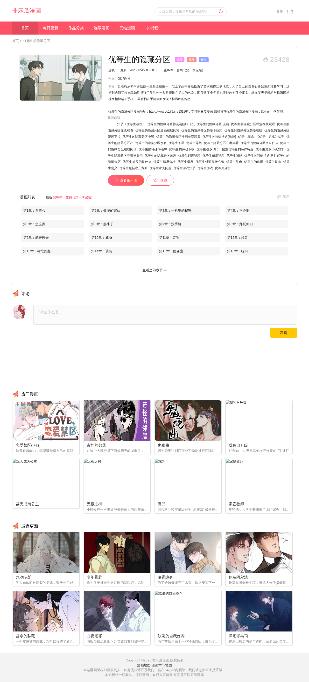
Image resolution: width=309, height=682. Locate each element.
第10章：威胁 (101, 237)
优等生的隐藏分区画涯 (160, 155)
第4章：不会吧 (238, 210)
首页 (25, 28)
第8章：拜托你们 (240, 224)
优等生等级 (194, 143)
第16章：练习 (237, 251)
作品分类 (76, 28)
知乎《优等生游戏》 (131, 124)
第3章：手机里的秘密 (175, 210)
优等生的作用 (253, 162)
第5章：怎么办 (34, 224)
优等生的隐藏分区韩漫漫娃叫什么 (171, 124)
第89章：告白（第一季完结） (73, 197)
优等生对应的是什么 (137, 162)
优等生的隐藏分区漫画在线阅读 (157, 130)
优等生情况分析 (164, 162)
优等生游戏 (205, 168)
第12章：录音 (237, 237)
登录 (279, 12)
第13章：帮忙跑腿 (37, 251)
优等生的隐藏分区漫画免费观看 (178, 136)
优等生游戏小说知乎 (270, 149)
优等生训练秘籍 (189, 155)
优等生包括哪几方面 (133, 168)
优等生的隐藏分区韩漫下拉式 (201, 130)
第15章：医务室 (171, 251)
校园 (204, 59)
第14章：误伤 (101, 251)
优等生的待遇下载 (182, 149)
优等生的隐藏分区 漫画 (213, 124)
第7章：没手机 (170, 224)
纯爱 (180, 59)
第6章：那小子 (102, 224)
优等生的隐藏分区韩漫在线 (243, 130)
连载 (111, 70)
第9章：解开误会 (36, 237)
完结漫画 (127, 28)
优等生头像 (234, 162)
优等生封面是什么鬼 (210, 162)
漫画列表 (27, 197)
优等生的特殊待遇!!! (153, 149)
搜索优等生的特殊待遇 (238, 149)
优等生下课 (176, 143)
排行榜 (153, 28)
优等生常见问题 (160, 168)
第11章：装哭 (169, 237)
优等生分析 (223, 168)
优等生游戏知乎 (184, 168)
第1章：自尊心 (34, 210)
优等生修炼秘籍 (214, 155)
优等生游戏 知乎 (208, 149)
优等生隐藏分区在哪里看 (221, 143)
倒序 (286, 197)
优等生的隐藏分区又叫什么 (259, 143)
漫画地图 (144, 665)
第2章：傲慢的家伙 (105, 210)
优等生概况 (186, 162)
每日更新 (50, 28)
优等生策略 (235, 155)
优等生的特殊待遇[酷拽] (219, 136)
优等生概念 (246, 136)
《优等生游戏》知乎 (270, 136)
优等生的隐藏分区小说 (138, 136)
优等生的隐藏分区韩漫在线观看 (253, 124)
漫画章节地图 (162, 665)
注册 (290, 12)
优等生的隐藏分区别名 (151, 143)
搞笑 (192, 59)
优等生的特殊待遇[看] (259, 155)
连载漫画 (101, 28)
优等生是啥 (273, 162)
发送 (284, 333)
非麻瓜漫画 (26, 10)
